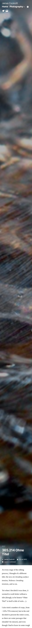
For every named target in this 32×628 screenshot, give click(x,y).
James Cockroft (10, 3)
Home (5, 6)
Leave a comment (10, 562)
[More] (28, 7)
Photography (16, 6)
